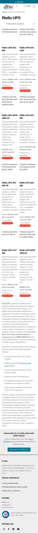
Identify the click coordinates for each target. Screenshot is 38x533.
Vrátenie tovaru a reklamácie (11, 491)
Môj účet (20, 2)
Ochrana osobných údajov (10, 483)
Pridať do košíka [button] (7, 88)
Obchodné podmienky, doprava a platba (14, 487)
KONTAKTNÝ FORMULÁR (19, 449)
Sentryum (23, 363)
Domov (4, 12)
